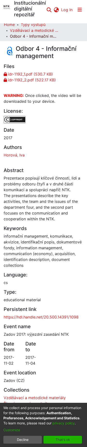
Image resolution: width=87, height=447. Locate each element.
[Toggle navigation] (79, 9)
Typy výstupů (33, 24)
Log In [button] (67, 9)
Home (9, 24)
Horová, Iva (14, 155)
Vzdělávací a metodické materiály (34, 30)
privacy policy (63, 423)
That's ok (63, 440)
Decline (23, 440)
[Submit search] (49, 10)
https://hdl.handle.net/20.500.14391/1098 (41, 317)
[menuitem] (56, 10)
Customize (11, 430)
